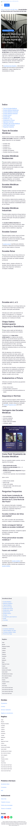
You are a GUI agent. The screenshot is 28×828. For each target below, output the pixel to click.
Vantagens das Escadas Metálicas (11, 123)
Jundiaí (3, 658)
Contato (7, 5)
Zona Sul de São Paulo (7, 693)
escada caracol (7, 244)
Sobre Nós (3, 798)
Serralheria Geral (5, 784)
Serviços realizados (6, 709)
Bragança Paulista (6, 646)
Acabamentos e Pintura (9, 120)
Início (2, 9)
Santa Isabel (4, 668)
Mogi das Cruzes (5, 664)
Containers (3, 787)
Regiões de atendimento (7, 713)
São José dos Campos (7, 675)
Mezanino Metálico (7, 603)
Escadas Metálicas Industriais (10, 113)
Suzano (3, 679)
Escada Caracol (7, 613)
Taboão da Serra (5, 681)
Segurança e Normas (8, 121)
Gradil (4, 618)
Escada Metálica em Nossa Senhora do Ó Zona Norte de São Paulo (13, 38)
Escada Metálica (7, 601)
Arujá (3, 642)
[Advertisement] (14, 87)
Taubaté (4, 683)
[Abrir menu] (2, 5)
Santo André (4, 671)
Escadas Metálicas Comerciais (10, 111)
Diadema (4, 654)
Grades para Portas (8, 608)
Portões (5, 615)
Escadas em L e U (7, 118)
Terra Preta (4, 685)
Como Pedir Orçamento (9, 125)
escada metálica (16, 561)
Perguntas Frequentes (8, 126)
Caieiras (3, 650)
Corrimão (5, 620)
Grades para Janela (8, 610)
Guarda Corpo (6, 611)
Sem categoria (5, 677)
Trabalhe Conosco (5, 802)
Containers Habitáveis (8, 628)
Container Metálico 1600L (9, 632)
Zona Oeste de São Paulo (7, 691)
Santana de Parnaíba (6, 670)
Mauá (3, 662)
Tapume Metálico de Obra (9, 630)
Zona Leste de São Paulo (7, 687)
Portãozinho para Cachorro (10, 616)
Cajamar (4, 652)
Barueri (3, 644)
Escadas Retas (6, 116)
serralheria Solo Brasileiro (10, 66)
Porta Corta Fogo (7, 606)
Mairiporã (4, 660)
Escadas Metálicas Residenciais (11, 110)
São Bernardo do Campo (7, 673)
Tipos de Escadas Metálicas (10, 108)
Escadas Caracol (7, 115)
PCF (2, 790)
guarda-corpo (12, 404)
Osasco (3, 666)
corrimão (6, 404)
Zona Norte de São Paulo (11, 9)
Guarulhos (4, 656)
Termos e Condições (6, 808)
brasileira (4, 648)
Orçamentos (4, 703)
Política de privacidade (6, 805)
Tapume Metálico (7, 605)
